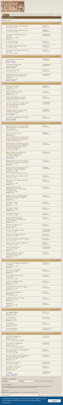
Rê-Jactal (46, 262)
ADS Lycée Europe (47, 328)
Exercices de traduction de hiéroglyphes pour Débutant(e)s (17, 350)
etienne (12, 135)
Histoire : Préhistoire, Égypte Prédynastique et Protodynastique (16, 218)
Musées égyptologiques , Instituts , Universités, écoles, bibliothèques (16, 97)
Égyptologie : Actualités (12, 86)
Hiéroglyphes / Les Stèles (13, 367)
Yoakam (45, 275)
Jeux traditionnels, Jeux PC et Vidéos (16, 46)
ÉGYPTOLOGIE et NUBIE (9, 123)
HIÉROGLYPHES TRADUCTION (10, 333)
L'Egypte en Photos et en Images (15, 298)
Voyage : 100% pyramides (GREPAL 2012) (20, 173)
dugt (45, 125)
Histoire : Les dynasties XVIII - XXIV (15, 234)
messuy (45, 85)
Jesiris (45, 175)
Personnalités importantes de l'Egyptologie (14, 276)
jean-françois (46, 362)
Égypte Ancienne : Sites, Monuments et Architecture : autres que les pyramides (17, 161)
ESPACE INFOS (6, 83)
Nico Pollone (46, 317)
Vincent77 (46, 69)
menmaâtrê (13, 61)
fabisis (15, 314)
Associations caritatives (13, 70)
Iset (11, 205)
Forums (6, 15)
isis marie (13, 283)
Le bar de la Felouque (12, 41)
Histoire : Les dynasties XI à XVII (15, 230)
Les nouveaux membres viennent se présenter (16, 35)
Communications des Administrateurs (17, 30)
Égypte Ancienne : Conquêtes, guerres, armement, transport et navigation (17, 196)
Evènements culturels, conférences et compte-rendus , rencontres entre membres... (17, 76)
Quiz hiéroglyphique (12, 328)
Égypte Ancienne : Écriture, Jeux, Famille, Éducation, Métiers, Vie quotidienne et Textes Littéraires (17, 127)
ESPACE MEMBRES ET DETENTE (10, 23)
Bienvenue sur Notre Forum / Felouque (17, 26)
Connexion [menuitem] (57, 15)
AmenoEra (46, 45)
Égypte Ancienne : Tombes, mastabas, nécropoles (17, 180)
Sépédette (46, 109)
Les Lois (8, 138)
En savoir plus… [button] (6, 402)
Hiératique (9, 372)
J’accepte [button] (54, 400)
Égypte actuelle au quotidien (14, 91)
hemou (45, 30)
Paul (12, 164)
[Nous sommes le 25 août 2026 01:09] (59, 20)
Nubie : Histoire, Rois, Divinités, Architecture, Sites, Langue (15, 253)
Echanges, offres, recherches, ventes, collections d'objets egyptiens (17, 110)
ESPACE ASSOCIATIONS (8, 56)
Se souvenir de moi (49, 381)
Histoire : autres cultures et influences (17, 243)
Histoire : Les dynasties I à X (14, 225)
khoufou (13, 171)
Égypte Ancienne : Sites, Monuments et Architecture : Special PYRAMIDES (17, 168)
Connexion (6, 17)
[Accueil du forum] (13, 6)
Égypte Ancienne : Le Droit (13, 133)
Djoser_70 (46, 335)
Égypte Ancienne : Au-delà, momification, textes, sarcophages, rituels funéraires (16, 188)
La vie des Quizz (10, 318)
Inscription (12, 17)
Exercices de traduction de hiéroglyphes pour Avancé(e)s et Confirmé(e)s (17, 356)
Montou (12, 199)
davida (45, 91)
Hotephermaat (47, 34)
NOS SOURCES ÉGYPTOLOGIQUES (11, 260)
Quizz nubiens (10, 323)
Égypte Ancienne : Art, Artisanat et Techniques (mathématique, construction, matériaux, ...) (16, 153)
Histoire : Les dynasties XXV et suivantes (17, 239)
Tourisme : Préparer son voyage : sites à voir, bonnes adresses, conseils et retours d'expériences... (17, 104)
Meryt (45, 41)
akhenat (12, 88)
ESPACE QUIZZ (6, 309)
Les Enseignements (23, 138)
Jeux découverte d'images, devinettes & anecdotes (17, 50)
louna (12, 300)
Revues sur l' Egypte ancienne (14, 281)
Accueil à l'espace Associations (15, 59)
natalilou (13, 114)
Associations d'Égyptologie (13, 65)
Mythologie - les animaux (13, 213)
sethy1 (45, 186)
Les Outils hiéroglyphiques (13, 336)
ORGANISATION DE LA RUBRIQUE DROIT (21, 137)
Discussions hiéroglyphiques (14, 343)
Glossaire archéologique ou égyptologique (14, 292)
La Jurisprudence (15, 138)
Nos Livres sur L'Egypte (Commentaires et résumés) (17, 263)
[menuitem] (54, 15)
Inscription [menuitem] (59, 15)
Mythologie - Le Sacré (12, 208)
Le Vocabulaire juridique (16, 140)
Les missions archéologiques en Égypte (17, 117)
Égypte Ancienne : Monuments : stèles (17, 176)
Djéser (45, 25)
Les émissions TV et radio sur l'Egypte (17, 287)
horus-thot (13, 338)
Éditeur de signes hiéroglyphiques (18, 340)
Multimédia (9, 303)
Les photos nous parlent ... (13, 362)
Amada (45, 49)
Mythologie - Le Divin (12, 202)
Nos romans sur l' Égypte (13, 270)
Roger (45, 242)
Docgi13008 (36, 392)
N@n (12, 38)
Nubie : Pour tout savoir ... (13, 247)
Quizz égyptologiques (12, 312)
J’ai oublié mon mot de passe (40, 381)
